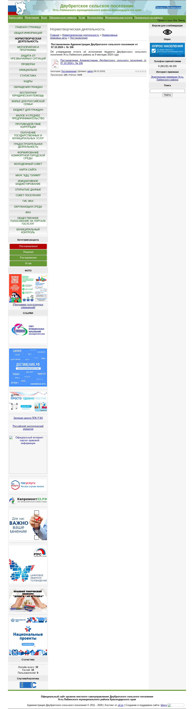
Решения (28, 252)
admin (90, 71)
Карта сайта (16, 17)
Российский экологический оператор (28, 427)
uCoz (121, 705)
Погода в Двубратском (168, 7)
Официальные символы (63, 17)
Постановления (28, 246)
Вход (44, 17)
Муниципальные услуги (118, 17)
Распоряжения (28, 257)
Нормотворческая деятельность (80, 35)
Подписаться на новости (148, 17)
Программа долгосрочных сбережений (28, 306)
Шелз (164, 705)
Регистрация (32, 17)
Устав (82, 17)
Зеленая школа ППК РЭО (28, 418)
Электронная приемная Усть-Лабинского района (167, 78)
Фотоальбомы (95, 17)
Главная (54, 35)
